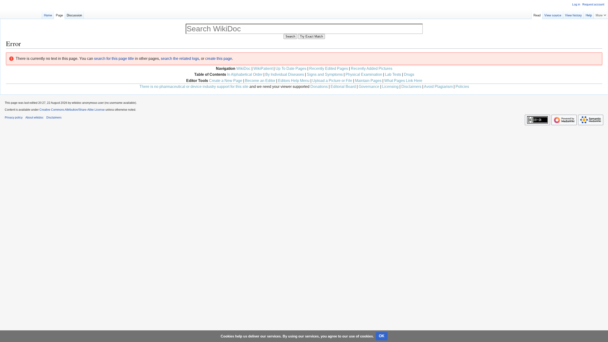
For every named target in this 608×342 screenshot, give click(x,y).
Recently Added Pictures (371, 68)
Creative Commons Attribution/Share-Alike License (72, 109)
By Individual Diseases (284, 74)
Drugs (409, 74)
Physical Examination (364, 74)
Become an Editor (260, 81)
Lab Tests (393, 74)
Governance (369, 87)
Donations (319, 87)
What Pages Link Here (403, 81)
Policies (462, 87)
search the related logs (180, 59)
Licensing (390, 87)
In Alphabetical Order (244, 74)
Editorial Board (343, 87)
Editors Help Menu (293, 81)
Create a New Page (225, 81)
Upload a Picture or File (332, 81)
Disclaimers (411, 87)
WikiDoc (243, 68)
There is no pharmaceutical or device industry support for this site (193, 87)
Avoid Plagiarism (438, 87)
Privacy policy (14, 117)
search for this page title (114, 59)
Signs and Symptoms (325, 74)
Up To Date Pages (291, 68)
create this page (218, 59)
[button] (601, 14)
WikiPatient (263, 68)
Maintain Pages (368, 81)
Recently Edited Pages (328, 68)
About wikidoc (34, 117)
